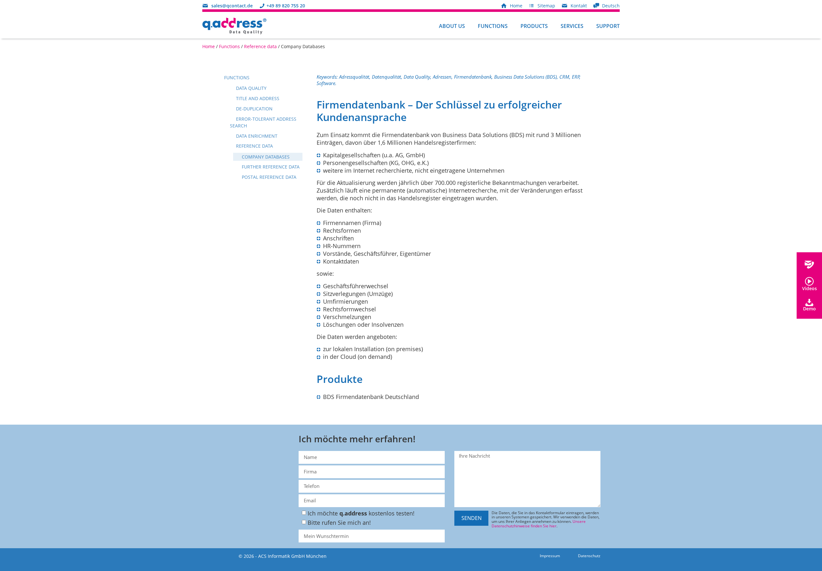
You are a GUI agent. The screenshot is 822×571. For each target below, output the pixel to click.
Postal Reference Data (268, 177)
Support (608, 26)
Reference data (260, 46)
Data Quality (251, 88)
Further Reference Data (270, 167)
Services (572, 26)
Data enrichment (256, 136)
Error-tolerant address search (263, 122)
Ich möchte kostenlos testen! (361, 513)
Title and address (257, 98)
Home (208, 46)
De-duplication (254, 109)
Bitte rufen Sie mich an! (339, 522)
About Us (452, 26)
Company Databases (265, 157)
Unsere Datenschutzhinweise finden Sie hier (539, 524)
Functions (493, 26)
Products (534, 26)
